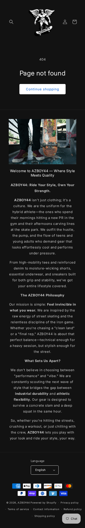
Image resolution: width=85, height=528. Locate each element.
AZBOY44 (24, 502)
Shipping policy (44, 516)
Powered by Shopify (43, 502)
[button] (11, 22)
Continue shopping (42, 89)
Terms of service (18, 509)
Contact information (46, 509)
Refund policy (73, 509)
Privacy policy (70, 502)
